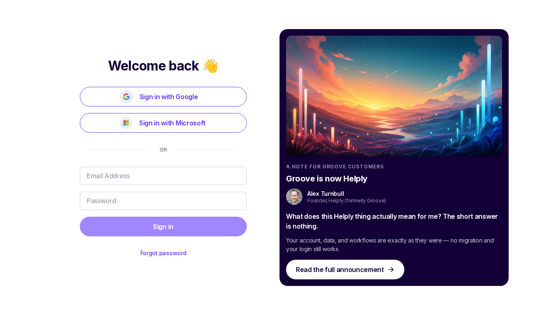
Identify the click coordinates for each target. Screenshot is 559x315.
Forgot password (163, 252)
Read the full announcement (340, 269)
